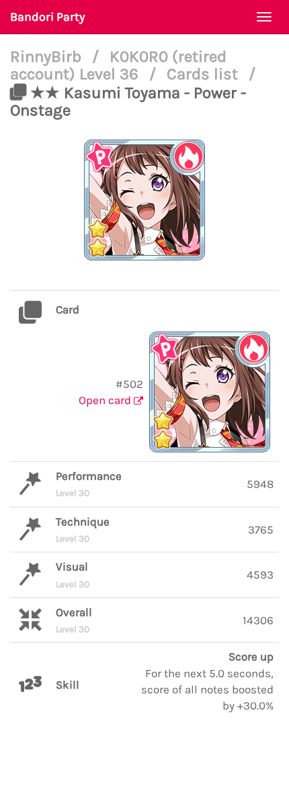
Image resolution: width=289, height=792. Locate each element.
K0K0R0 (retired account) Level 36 (118, 65)
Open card (106, 400)
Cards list (204, 73)
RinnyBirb (47, 56)
